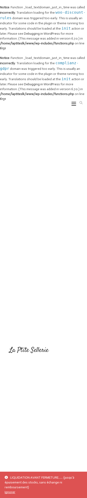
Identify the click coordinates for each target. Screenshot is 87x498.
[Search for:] (79, 103)
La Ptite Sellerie (28, 350)
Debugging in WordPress (42, 34)
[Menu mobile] (72, 103)
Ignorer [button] (10, 492)
